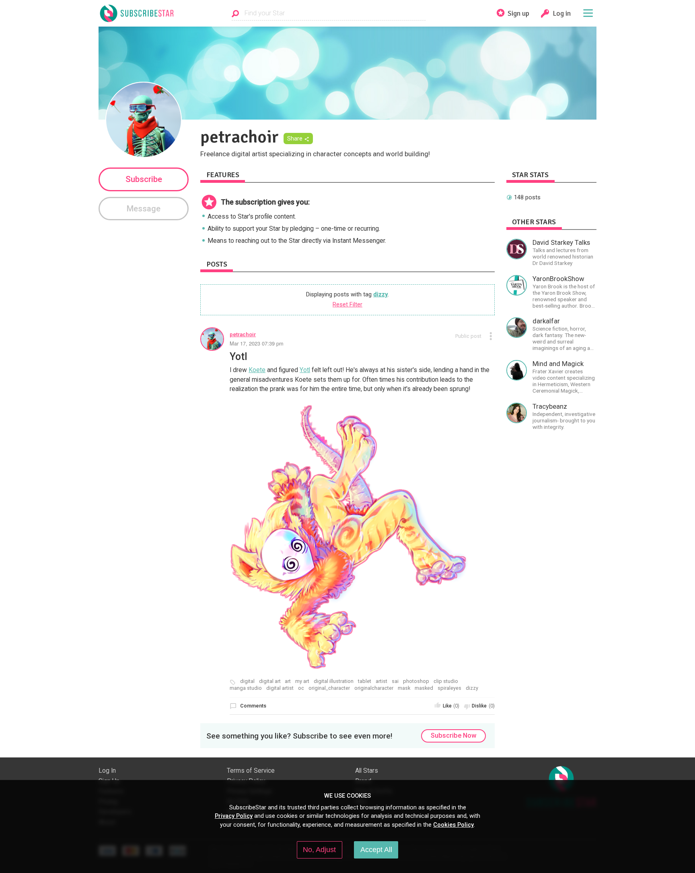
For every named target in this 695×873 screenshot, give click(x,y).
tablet (364, 681)
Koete (257, 370)
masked (424, 688)
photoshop (416, 681)
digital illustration (334, 681)
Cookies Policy (453, 824)
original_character (329, 688)
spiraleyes (449, 688)
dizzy (380, 294)
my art (302, 681)
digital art (270, 681)
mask (404, 688)
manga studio (246, 688)
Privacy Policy (234, 815)
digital (247, 681)
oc (301, 688)
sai (395, 681)
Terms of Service (251, 770)
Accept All (376, 850)
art (288, 681)
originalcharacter (373, 688)
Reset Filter (347, 304)
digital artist (280, 688)
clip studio (446, 681)
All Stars (366, 770)
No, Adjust (319, 850)
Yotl (305, 370)
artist (381, 681)
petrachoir (243, 334)
